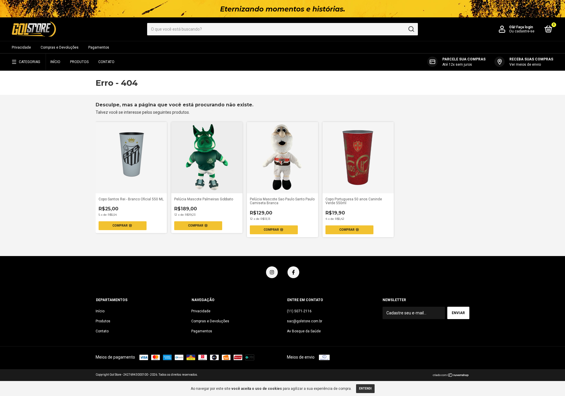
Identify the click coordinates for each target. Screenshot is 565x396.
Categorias (29, 62)
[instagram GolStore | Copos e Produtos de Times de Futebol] (272, 272)
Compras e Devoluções (60, 47)
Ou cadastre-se (521, 31)
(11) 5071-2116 (299, 311)
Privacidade (21, 47)
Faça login (524, 27)
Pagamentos (98, 47)
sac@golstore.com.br (304, 321)
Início (55, 62)
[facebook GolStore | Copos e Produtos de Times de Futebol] (293, 272)
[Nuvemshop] (451, 375)
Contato (106, 62)
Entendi (365, 388)
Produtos (79, 62)
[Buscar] (411, 29)
